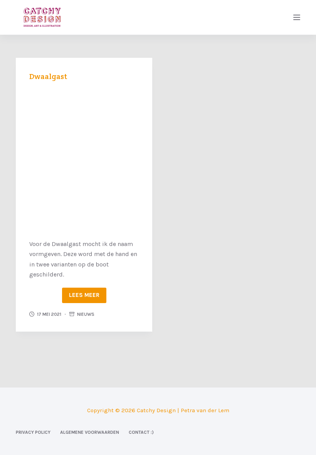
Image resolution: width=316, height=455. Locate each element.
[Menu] (296, 17)
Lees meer (84, 295)
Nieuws (85, 314)
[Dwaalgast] (84, 159)
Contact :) (141, 432)
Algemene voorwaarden (89, 432)
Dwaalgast (48, 76)
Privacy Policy (33, 432)
